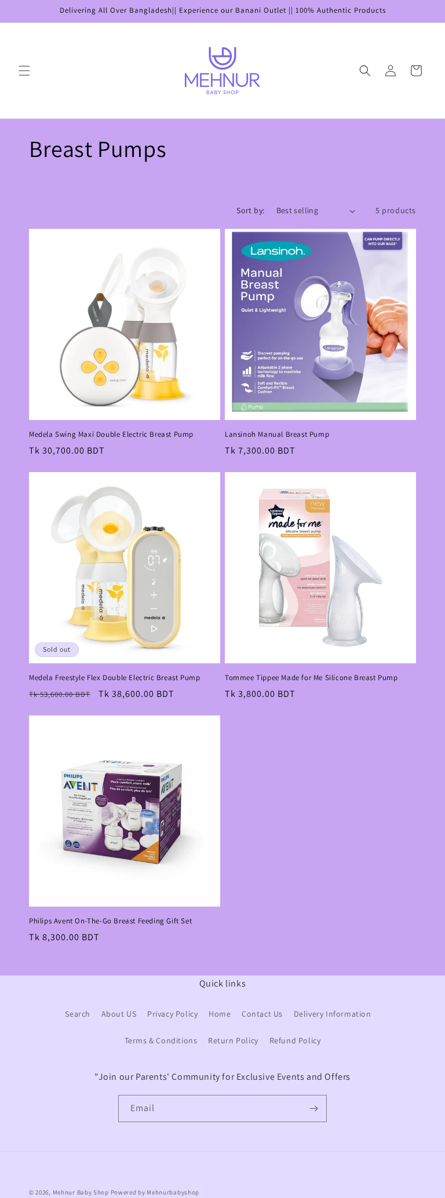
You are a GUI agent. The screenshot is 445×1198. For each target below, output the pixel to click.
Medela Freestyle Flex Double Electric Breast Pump (114, 677)
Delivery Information (332, 1014)
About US (119, 1014)
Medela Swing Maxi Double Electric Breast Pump (111, 434)
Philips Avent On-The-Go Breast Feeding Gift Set (110, 921)
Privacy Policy (172, 1014)
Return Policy (233, 1040)
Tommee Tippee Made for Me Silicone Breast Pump (311, 677)
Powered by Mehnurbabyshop (155, 1192)
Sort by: (250, 210)
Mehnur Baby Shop (81, 1192)
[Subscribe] (313, 1108)
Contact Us (262, 1014)
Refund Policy (295, 1040)
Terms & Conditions (161, 1040)
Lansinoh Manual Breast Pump (277, 434)
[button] (24, 70)
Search (77, 1014)
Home (220, 1014)
